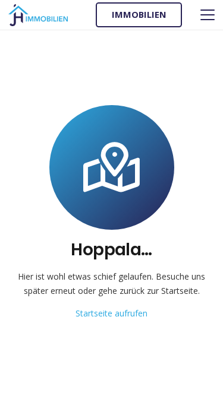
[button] (207, 15)
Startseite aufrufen (111, 313)
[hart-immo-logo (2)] (38, 15)
